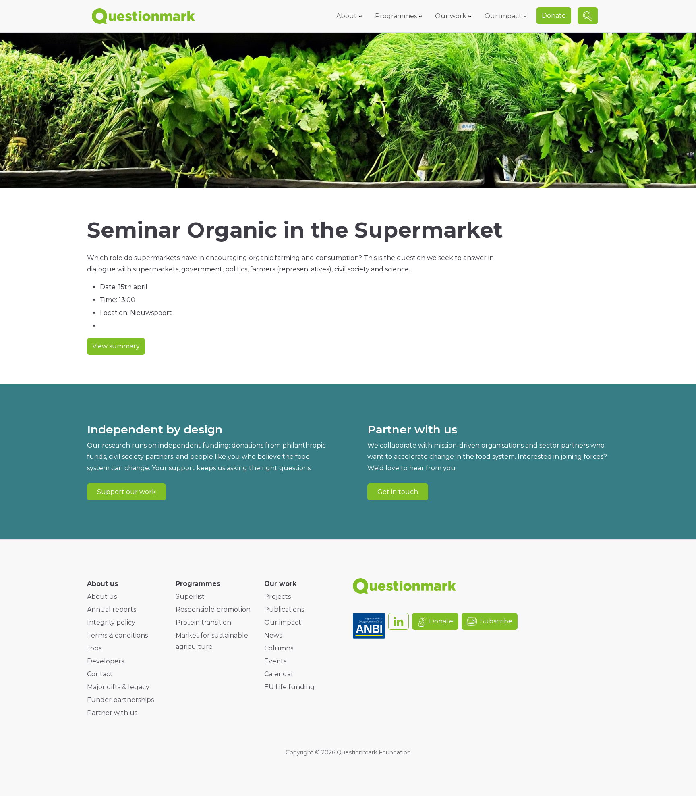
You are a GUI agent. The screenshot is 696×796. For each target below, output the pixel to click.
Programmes (396, 16)
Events (275, 661)
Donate (554, 15)
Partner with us (112, 713)
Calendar (279, 674)
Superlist (190, 596)
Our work (450, 16)
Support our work (126, 492)
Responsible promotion (213, 609)
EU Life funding (289, 687)
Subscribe (496, 621)
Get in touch (397, 492)
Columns (278, 648)
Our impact (503, 16)
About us (102, 596)
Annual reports (111, 609)
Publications (284, 609)
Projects (277, 596)
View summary (116, 346)
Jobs (94, 648)
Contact (100, 674)
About (346, 16)
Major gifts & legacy (118, 687)
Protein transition (203, 622)
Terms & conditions (117, 635)
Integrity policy (111, 622)
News (273, 635)
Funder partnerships (120, 700)
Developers (105, 661)
